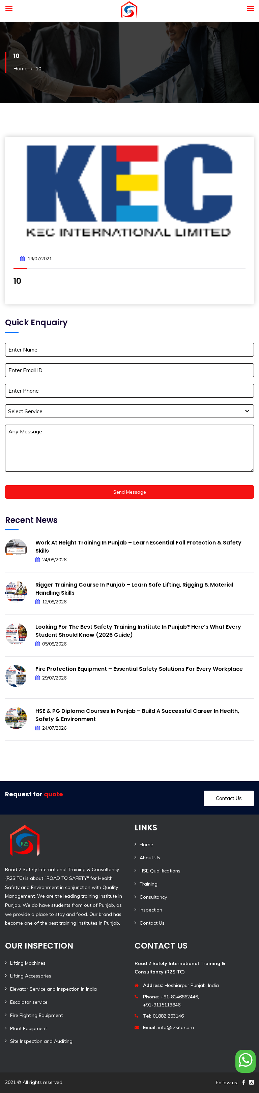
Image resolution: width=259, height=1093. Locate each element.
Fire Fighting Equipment (36, 1015)
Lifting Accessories (30, 976)
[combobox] (129, 411)
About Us (150, 858)
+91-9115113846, (162, 1005)
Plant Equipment (28, 1028)
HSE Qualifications (160, 871)
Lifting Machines (28, 963)
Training (148, 884)
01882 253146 (163, 1016)
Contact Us (229, 798)
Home (20, 68)
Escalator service (29, 1002)
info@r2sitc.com (168, 1027)
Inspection (151, 910)
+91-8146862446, (171, 997)
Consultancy (153, 897)
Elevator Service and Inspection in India (53, 989)
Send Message (129, 492)
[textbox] (123, 411)
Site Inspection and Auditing (41, 1041)
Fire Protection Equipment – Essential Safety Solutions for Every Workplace (139, 669)
